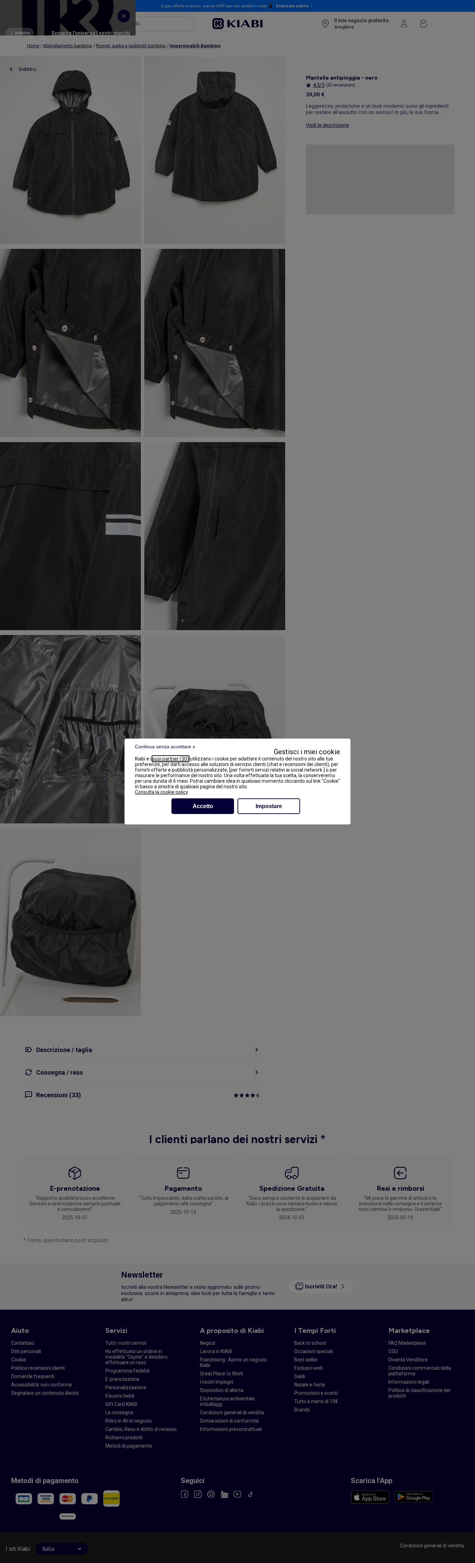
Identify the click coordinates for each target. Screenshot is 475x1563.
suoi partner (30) (170, 759)
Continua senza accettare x (165, 746)
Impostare (269, 806)
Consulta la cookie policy (161, 792)
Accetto (203, 806)
